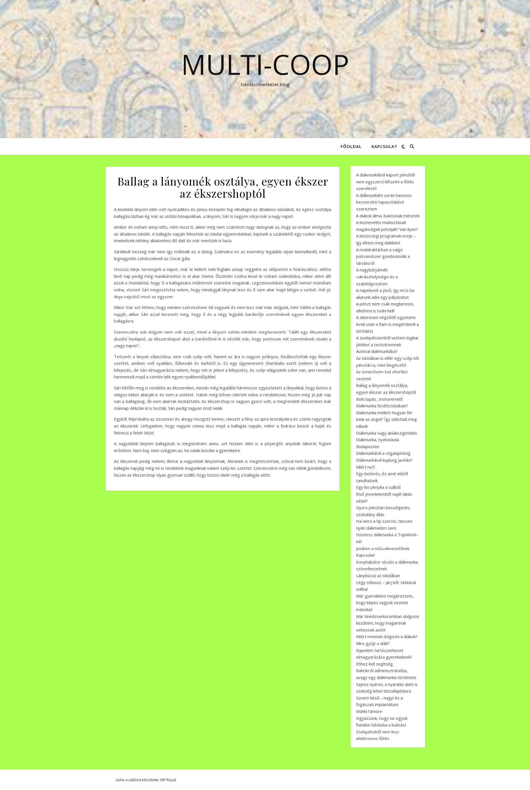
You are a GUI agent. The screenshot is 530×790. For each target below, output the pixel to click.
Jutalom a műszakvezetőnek (382, 548)
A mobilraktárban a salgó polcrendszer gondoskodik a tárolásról (383, 256)
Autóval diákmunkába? (377, 351)
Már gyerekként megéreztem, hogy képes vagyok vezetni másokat (385, 602)
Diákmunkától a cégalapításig (383, 453)
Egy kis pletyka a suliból (378, 487)
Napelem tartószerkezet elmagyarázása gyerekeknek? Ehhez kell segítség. (384, 657)
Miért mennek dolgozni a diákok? (387, 636)
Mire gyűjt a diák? (372, 643)
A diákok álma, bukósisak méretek (388, 215)
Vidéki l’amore (369, 711)
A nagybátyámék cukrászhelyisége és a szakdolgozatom (377, 276)
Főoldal (351, 146)
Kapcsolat (385, 146)
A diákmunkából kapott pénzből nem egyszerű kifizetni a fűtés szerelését (385, 181)
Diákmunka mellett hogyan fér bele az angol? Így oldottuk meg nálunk (386, 419)
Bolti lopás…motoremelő (379, 399)
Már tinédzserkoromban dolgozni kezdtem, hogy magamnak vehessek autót (387, 623)
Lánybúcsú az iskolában (378, 575)
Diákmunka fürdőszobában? (382, 405)
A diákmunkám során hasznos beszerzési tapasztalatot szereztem (384, 202)
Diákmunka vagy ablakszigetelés (386, 433)
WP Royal (168, 779)
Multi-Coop (265, 64)
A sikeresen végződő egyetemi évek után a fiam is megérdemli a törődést (387, 324)
